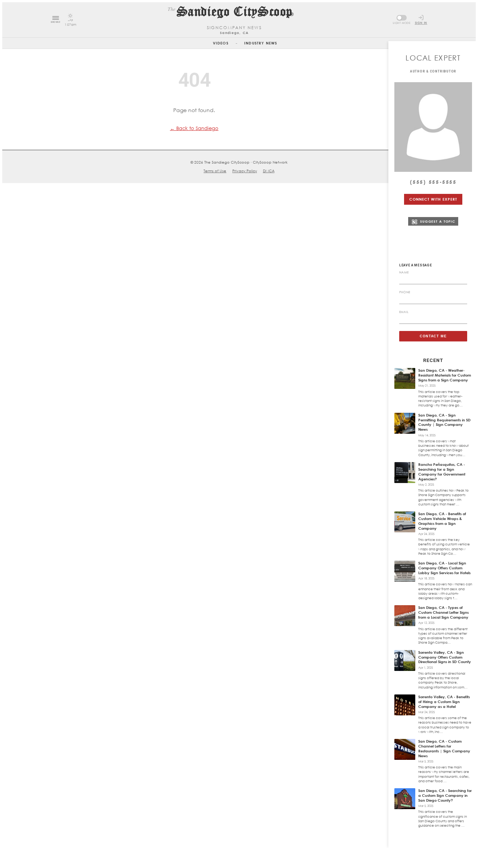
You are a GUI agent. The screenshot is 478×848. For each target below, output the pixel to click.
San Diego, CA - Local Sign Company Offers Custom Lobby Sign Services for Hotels (444, 568)
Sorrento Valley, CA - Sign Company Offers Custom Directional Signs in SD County (444, 657)
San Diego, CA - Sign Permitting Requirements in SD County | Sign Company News (444, 422)
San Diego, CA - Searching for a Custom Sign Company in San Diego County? (445, 795)
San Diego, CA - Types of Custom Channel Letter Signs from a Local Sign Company (443, 612)
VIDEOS (221, 43)
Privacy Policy (244, 170)
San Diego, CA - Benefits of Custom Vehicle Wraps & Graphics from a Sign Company (442, 520)
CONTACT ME (433, 336)
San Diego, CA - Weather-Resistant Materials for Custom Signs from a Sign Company (444, 375)
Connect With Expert (433, 199)
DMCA (268, 170)
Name (404, 272)
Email (404, 312)
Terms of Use (215, 170)
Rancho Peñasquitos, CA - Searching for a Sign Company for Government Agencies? (441, 471)
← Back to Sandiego (194, 128)
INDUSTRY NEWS (260, 43)
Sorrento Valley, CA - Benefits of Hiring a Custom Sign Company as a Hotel (444, 701)
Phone (404, 292)
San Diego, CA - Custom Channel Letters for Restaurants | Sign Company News (444, 748)
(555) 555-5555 (433, 182)
